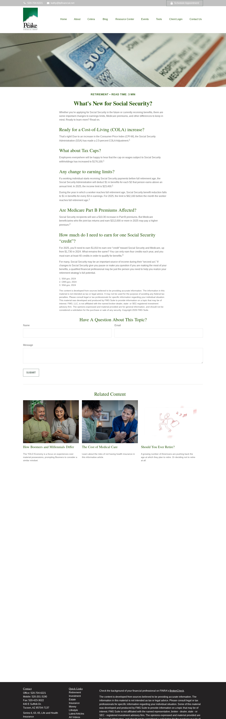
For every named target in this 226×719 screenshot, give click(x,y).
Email (118, 325)
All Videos (74, 717)
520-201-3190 (39, 696)
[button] (63, 19)
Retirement (75, 692)
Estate (72, 699)
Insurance (74, 703)
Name (26, 325)
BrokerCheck (177, 690)
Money (72, 706)
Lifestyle (73, 710)
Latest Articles (76, 713)
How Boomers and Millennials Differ (48, 447)
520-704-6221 (35, 3)
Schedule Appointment (186, 3)
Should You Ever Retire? (158, 447)
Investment (75, 696)
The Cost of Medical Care (100, 447)
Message (28, 345)
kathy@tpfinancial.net (62, 3)
